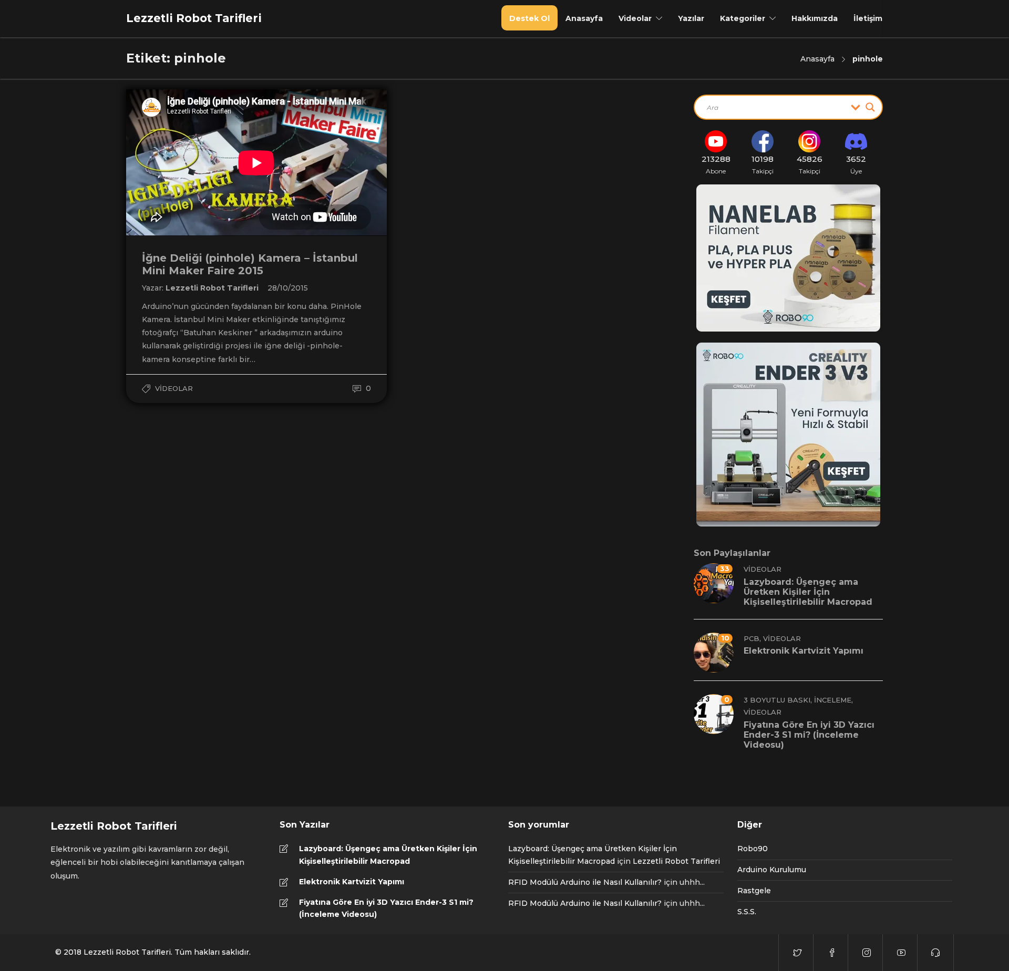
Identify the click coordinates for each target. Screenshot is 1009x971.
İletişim (867, 18)
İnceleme (832, 700)
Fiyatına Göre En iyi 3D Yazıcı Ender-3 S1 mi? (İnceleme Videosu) (386, 908)
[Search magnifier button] (870, 107)
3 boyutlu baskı (777, 700)
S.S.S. (746, 911)
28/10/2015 (287, 288)
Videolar (635, 18)
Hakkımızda (814, 18)
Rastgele (754, 890)
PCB (751, 638)
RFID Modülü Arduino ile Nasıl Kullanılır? (585, 882)
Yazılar (691, 18)
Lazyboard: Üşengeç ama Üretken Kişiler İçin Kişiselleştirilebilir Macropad (388, 855)
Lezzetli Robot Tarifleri (213, 288)
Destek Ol (529, 18)
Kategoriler (742, 18)
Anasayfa (584, 18)
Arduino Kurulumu (771, 869)
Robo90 (752, 848)
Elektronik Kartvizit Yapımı (351, 881)
